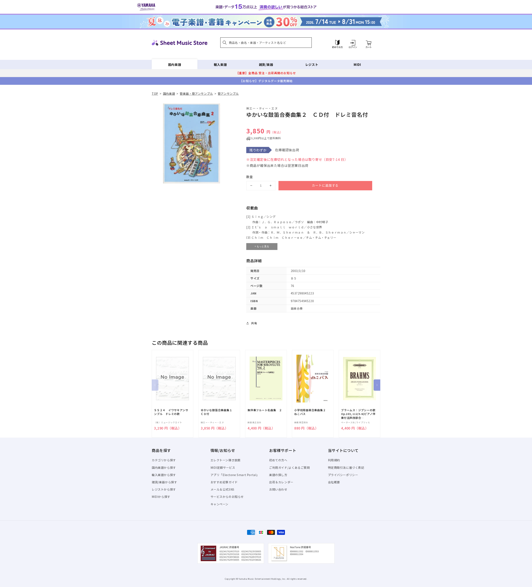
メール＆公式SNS (222, 489)
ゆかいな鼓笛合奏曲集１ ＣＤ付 (218, 412)
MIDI (357, 64)
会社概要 (334, 482)
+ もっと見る (262, 246)
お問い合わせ (278, 489)
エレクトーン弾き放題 (226, 460)
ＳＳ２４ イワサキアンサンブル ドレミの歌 (171, 412)
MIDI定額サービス (223, 467)
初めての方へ (278, 460)
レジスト (311, 64)
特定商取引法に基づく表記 (346, 467)
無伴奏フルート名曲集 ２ (265, 410)
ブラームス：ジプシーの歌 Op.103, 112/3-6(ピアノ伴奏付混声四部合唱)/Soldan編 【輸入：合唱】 (358, 414)
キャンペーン (220, 504)
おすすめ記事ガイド (224, 482)
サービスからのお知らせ (227, 497)
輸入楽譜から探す (164, 475)
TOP (155, 93)
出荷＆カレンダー (281, 482)
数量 (249, 177)
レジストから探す (164, 489)
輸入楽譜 (220, 64)
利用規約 (334, 460)
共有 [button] (254, 323)
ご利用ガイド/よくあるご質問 (289, 467)
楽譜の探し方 (278, 475)
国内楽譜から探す (164, 467)
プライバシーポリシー (343, 475)
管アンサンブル (228, 93)
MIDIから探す (161, 497)
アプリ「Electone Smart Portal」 (235, 475)
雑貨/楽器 (266, 64)
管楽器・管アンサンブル (196, 93)
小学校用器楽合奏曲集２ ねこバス (311, 412)
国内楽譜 (174, 64)
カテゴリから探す (164, 460)
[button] (266, 42)
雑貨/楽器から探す (164, 482)
